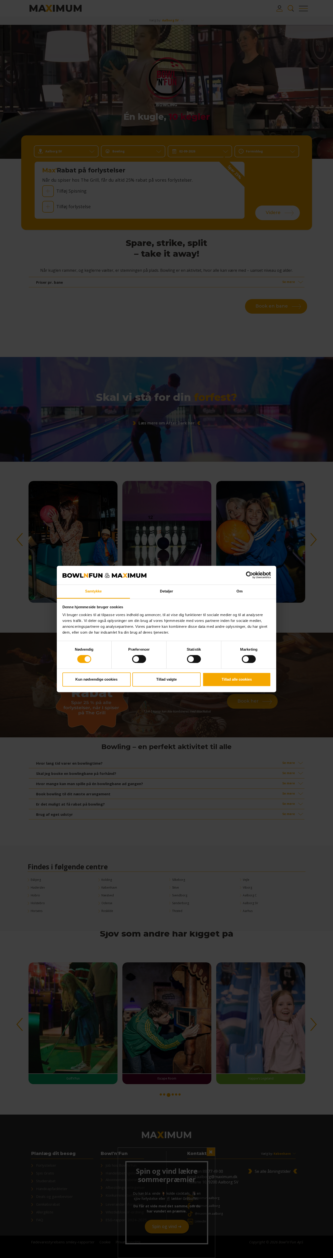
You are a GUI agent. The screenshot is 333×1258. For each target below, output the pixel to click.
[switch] (139, 659)
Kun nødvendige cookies (96, 679)
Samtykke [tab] (93, 591)
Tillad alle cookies (237, 679)
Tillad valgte (166, 679)
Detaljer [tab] (166, 591)
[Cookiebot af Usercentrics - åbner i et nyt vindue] (249, 575)
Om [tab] (239, 591)
